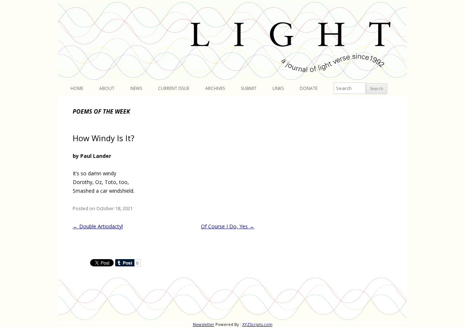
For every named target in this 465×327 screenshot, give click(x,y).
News (136, 88)
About (106, 88)
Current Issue (173, 88)
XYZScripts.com (257, 324)
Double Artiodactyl (98, 226)
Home (76, 88)
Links (278, 88)
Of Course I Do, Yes (227, 226)
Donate (309, 88)
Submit (248, 88)
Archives (215, 88)
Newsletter (203, 324)
